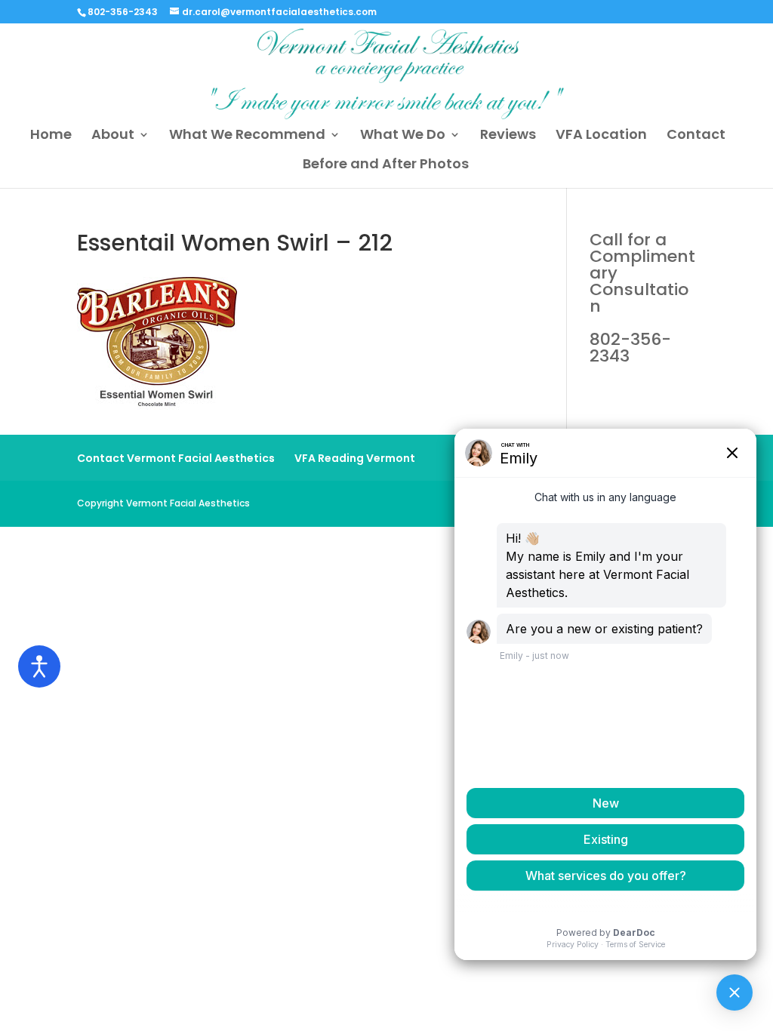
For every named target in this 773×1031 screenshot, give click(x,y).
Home (51, 136)
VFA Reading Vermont (354, 458)
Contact (696, 136)
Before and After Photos (386, 165)
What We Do (402, 136)
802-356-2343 (642, 298)
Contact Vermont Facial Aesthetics (176, 458)
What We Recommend (247, 136)
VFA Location (601, 136)
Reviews (508, 136)
